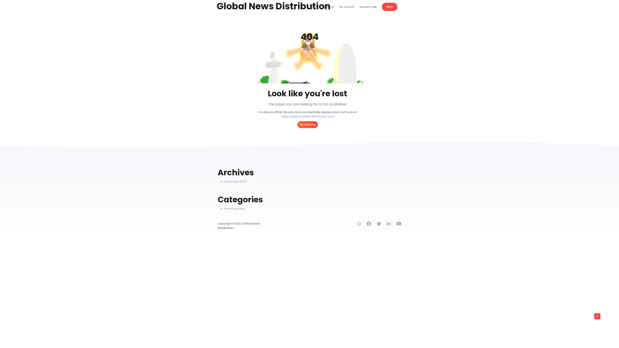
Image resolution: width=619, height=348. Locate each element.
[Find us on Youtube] (398, 224)
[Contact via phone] (359, 224)
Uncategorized (234, 209)
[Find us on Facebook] (369, 224)
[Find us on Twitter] (379, 224)
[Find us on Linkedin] (389, 224)
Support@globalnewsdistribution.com (307, 116)
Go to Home (307, 124)
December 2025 (235, 182)
